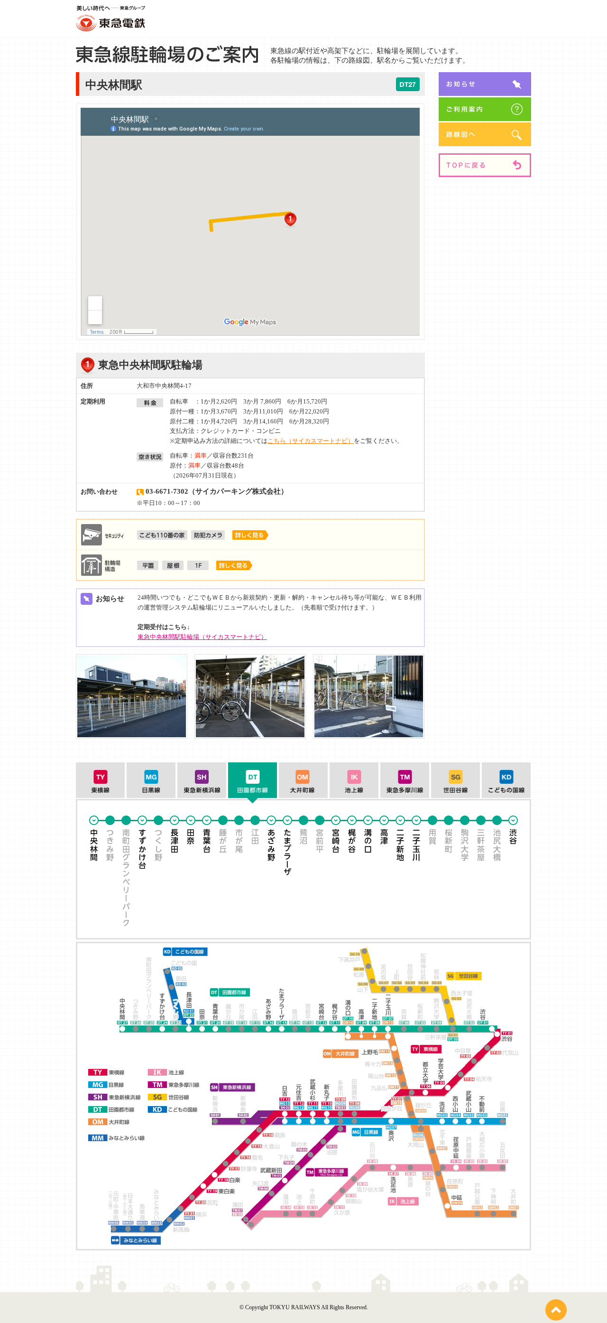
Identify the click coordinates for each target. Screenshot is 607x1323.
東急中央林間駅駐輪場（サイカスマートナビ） (202, 636)
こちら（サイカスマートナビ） (310, 440)
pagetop (556, 1310)
